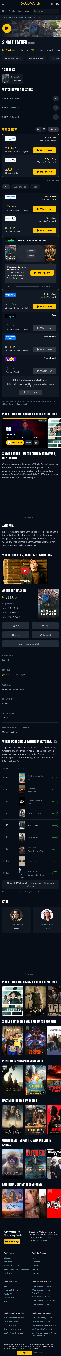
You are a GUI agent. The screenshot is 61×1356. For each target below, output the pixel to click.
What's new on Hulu (40, 1304)
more (28, 442)
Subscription (20, 186)
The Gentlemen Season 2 (42, 1321)
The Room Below (11, 1321)
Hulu (6, 1301)
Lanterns (35, 1273)
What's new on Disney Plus (43, 1300)
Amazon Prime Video (13, 1290)
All (6, 186)
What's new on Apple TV (42, 1296)
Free (35, 186)
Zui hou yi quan (10, 1325)
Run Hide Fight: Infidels (14, 1317)
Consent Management (38, 1240)
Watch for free (36, 58)
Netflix (7, 1286)
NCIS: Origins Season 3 (42, 1329)
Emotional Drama (17, 689)
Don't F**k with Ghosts (14, 1333)
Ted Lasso (36, 1261)
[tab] (30, 98)
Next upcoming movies (14, 1313)
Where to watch (13, 58)
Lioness (35, 1265)
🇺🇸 (51, 129)
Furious (35, 1258)
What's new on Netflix (41, 1286)
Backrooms (8, 1261)
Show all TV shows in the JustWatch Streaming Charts (30, 884)
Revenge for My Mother (14, 1329)
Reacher (35, 1269)
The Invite (8, 1273)
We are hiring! (12, 1241)
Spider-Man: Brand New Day (16, 1269)
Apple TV (8, 1294)
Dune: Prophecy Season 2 (43, 1317)
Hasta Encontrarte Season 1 (44, 1325)
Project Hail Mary (11, 1265)
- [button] (10, 98)
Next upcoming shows (41, 1313)
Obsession (8, 1258)
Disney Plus (9, 1297)
